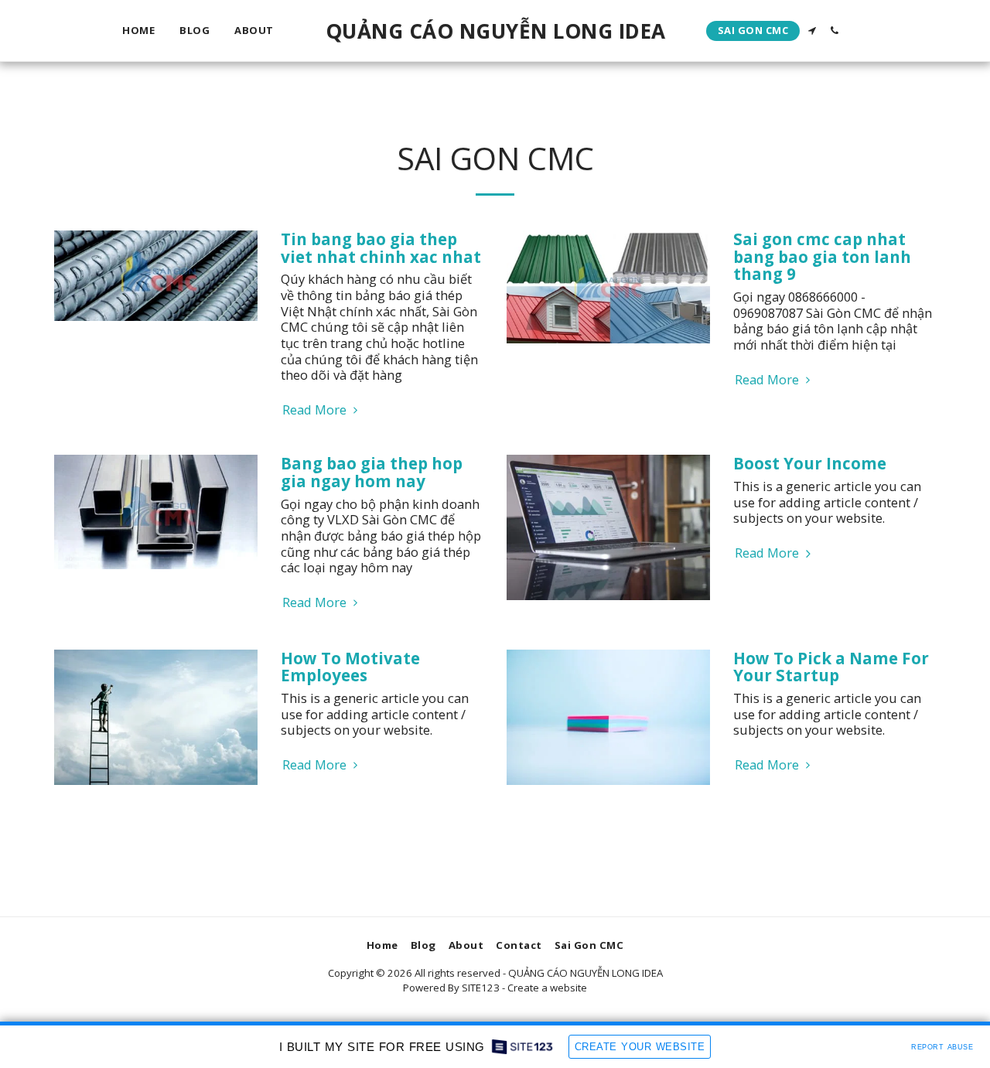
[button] (811, 31)
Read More (316, 410)
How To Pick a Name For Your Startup (831, 667)
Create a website (547, 988)
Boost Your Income (809, 463)
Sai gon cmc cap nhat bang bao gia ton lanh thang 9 (822, 256)
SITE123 (481, 988)
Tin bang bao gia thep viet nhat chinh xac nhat (381, 248)
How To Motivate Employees (350, 667)
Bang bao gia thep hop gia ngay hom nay (372, 472)
